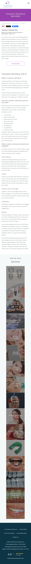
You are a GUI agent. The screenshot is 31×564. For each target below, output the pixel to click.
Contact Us (15, 537)
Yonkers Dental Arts (6, 23)
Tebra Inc (15, 529)
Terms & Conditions (9, 533)
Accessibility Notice (22, 533)
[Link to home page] (10, 4)
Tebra (22, 558)
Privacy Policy (23, 529)
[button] (28, 3)
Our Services (16, 23)
